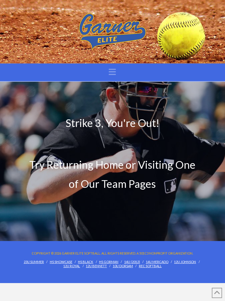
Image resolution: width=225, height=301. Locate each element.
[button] (112, 72)
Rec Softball (150, 266)
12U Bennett (96, 266)
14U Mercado (157, 262)
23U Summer (34, 262)
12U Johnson (185, 262)
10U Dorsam (123, 266)
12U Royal (71, 266)
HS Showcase (61, 262)
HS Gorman (108, 262)
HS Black (85, 262)
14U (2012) (132, 262)
